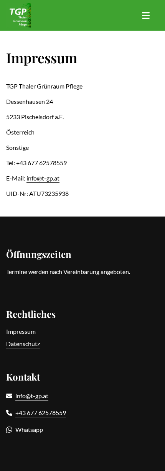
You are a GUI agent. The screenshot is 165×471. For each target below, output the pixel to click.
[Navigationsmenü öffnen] (146, 15)
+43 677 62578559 (40, 412)
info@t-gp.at (42, 178)
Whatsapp (29, 429)
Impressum (21, 331)
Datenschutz (23, 343)
